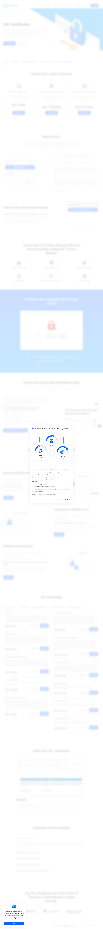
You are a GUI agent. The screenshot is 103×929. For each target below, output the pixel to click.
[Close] (70, 428)
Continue (14, 923)
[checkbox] (60, 499)
